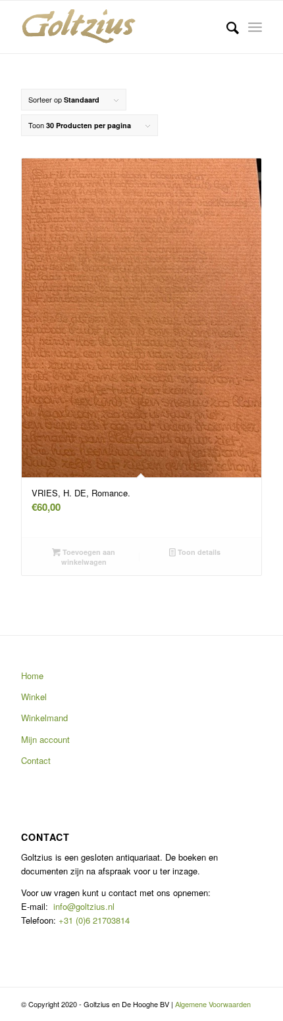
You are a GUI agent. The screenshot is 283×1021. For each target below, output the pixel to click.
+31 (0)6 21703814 (93, 920)
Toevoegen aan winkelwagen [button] (88, 557)
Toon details (198, 552)
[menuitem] (226, 27)
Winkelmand (44, 717)
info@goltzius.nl (84, 906)
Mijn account (45, 739)
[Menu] (255, 27)
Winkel (34, 696)
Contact (36, 760)
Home (32, 675)
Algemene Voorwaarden (213, 1004)
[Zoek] (226, 27)
